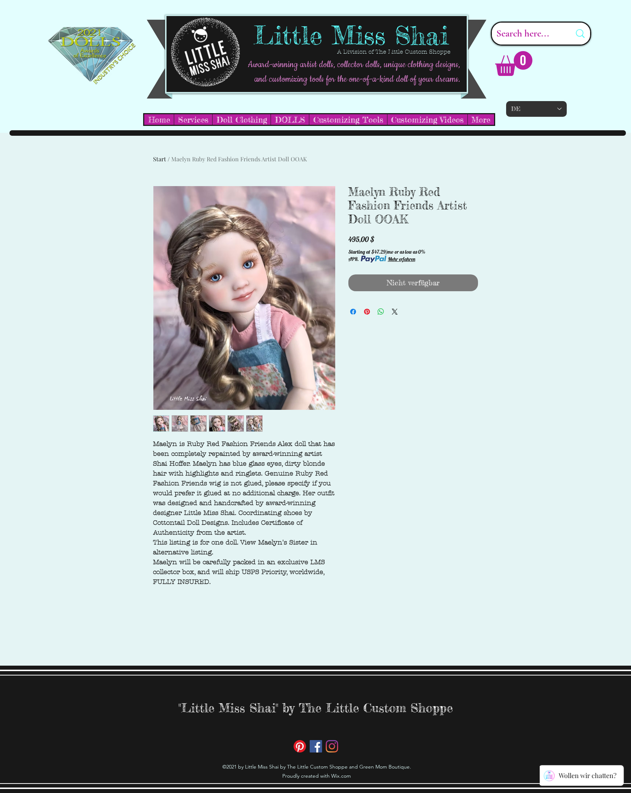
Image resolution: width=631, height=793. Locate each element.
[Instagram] (332, 746)
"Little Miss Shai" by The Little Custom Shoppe (316, 707)
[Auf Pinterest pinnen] (367, 311)
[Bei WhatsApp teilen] (380, 311)
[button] (513, 63)
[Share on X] (394, 311)
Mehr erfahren (401, 259)
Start (159, 159)
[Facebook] (316, 746)
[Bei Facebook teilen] (353, 311)
